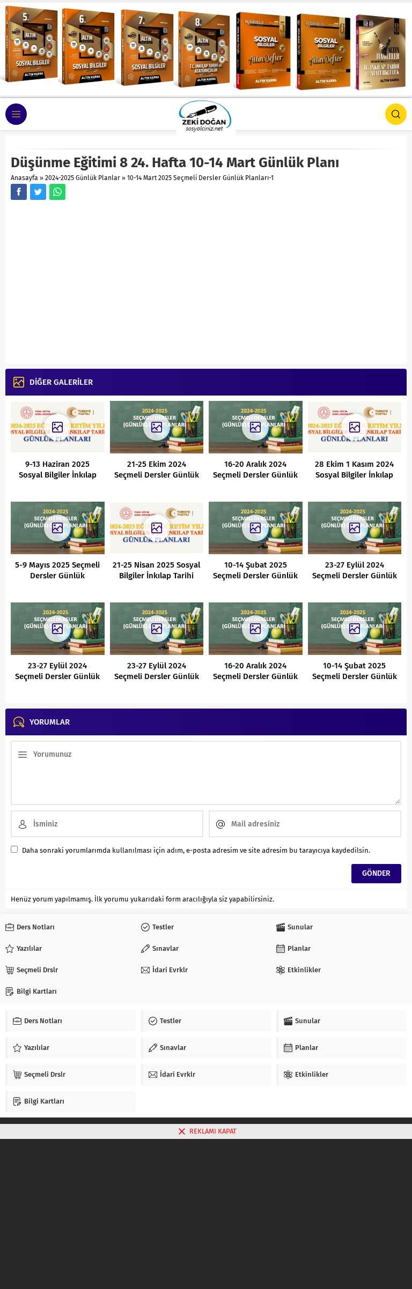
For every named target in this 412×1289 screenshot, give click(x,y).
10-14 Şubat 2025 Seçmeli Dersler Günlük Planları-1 (354, 676)
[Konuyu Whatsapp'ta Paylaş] (57, 192)
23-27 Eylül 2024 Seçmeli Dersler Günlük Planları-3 (57, 676)
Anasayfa (24, 178)
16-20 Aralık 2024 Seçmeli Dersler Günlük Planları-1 (255, 676)
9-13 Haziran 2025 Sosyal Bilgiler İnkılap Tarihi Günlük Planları (57, 474)
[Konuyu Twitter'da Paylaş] (38, 192)
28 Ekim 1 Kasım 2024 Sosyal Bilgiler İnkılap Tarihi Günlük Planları (354, 474)
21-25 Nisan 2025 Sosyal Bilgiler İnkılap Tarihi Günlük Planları (156, 575)
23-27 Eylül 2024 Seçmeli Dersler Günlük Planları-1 (156, 676)
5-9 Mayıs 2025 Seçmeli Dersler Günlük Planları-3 (57, 575)
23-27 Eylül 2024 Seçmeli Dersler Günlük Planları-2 (354, 575)
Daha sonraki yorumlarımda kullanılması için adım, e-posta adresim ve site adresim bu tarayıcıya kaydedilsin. (196, 850)
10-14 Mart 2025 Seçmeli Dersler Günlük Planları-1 (200, 178)
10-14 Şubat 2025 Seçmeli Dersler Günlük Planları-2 (255, 575)
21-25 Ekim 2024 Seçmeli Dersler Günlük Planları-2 (156, 474)
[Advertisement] (206, 283)
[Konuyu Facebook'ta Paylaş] (19, 192)
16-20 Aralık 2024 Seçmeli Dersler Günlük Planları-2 (255, 474)
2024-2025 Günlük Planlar (82, 178)
